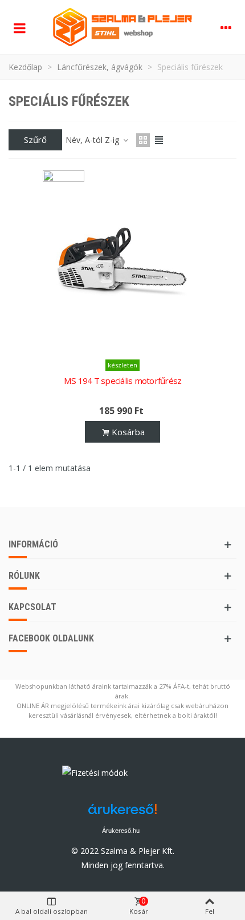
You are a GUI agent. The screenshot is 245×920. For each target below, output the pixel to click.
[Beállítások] (225, 27)
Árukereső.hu (121, 830)
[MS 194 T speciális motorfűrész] (122, 261)
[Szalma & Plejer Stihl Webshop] (122, 27)
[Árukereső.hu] (156, 775)
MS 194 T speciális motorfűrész (123, 380)
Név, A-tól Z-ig (93, 139)
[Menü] (19, 27)
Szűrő (35, 139)
